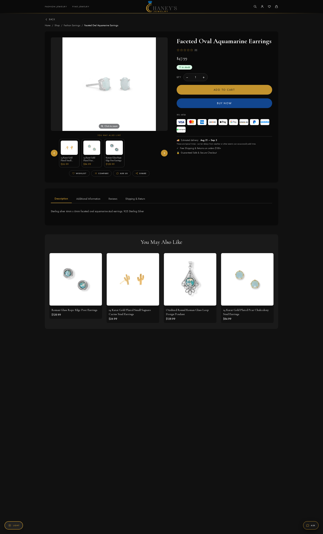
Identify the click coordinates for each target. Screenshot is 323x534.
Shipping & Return (135, 199)
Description (61, 198)
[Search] (255, 6)
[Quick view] (96, 258)
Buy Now (224, 103)
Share (142, 173)
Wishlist (81, 173)
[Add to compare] (96, 275)
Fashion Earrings (72, 25)
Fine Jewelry (81, 6)
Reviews (113, 199)
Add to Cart (224, 90)
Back (52, 19)
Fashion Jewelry (56, 6)
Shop (57, 25)
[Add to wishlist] (96, 267)
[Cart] (276, 6)
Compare (103, 173)
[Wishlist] (269, 6)
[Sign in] (262, 6)
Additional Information (88, 199)
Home (47, 25)
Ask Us (124, 173)
